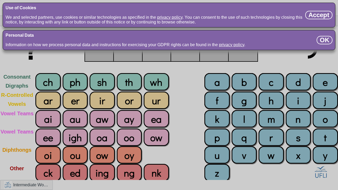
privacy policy (169, 17)
